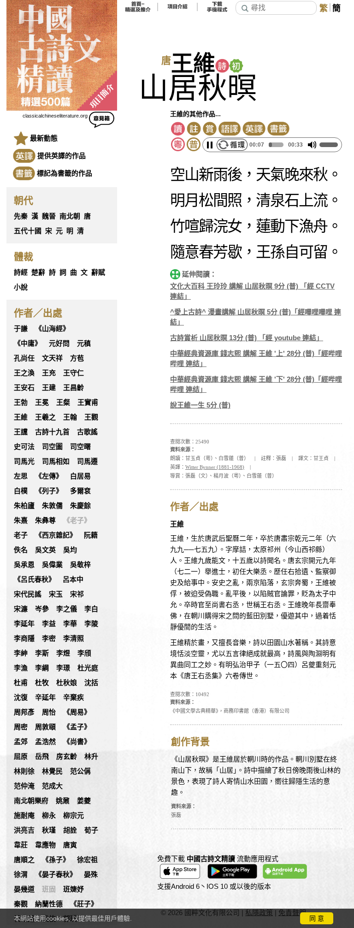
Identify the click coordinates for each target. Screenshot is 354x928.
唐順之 (24, 859)
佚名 (21, 550)
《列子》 (49, 491)
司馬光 (24, 461)
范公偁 (80, 771)
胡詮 (70, 830)
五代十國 (27, 231)
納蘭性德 (49, 904)
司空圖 (52, 446)
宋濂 (21, 609)
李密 (49, 638)
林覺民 (52, 771)
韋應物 (45, 845)
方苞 (77, 358)
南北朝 (69, 216)
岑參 (42, 609)
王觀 (91, 417)
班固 (49, 889)
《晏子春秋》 (56, 874)
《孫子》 (56, 859)
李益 (49, 623)
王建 (49, 387)
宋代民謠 (27, 594)
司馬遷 (87, 461)
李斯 (42, 653)
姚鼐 (63, 800)
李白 (91, 609)
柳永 (49, 815)
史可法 (24, 446)
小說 (21, 287)
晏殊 (91, 874)
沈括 (91, 682)
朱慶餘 (80, 505)
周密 (21, 727)
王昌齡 (73, 387)
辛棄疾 (73, 697)
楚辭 (38, 272)
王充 (49, 373)
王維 (21, 417)
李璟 (63, 668)
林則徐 (24, 771)
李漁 (21, 668)
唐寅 (70, 845)
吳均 (70, 550)
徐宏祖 (87, 859)
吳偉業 (52, 564)
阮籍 (91, 535)
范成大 (52, 786)
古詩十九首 (52, 432)
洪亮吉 (24, 830)
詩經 (21, 272)
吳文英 (45, 550)
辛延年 (45, 697)
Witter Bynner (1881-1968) (214, 467)
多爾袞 (80, 491)
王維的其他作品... (195, 114)
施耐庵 (24, 815)
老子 (21, 535)
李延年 (24, 623)
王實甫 (87, 402)
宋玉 (56, 594)
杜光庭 (87, 668)
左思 (21, 476)
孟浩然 (45, 741)
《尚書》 (77, 741)
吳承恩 (24, 564)
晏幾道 (24, 889)
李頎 (84, 653)
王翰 (70, 417)
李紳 (21, 653)
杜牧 (42, 682)
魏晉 (49, 216)
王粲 (63, 402)
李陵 (91, 623)
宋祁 (77, 594)
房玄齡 (66, 756)
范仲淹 (24, 786)
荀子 (91, 830)
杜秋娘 (66, 682)
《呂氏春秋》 (34, 579)
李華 (70, 623)
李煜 (63, 653)
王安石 (24, 387)
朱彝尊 (45, 520)
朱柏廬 (24, 505)
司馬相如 (56, 461)
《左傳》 (49, 476)
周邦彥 (24, 712)
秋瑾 (49, 830)
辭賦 (98, 272)
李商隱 (24, 638)
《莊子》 (84, 904)
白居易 (80, 476)
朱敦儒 (52, 505)
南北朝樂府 (31, 800)
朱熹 (21, 520)
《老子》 (77, 520)
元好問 (59, 343)
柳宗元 (73, 815)
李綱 (42, 668)
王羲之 (45, 417)
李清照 (73, 638)
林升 (91, 756)
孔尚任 (24, 358)
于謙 (21, 328)
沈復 (21, 697)
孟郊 (21, 741)
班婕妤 (73, 889)
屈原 (21, 756)
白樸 (21, 491)
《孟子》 (77, 727)
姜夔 (84, 800)
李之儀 (66, 609)
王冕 (42, 402)
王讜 (21, 432)
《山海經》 (52, 328)
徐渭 (21, 874)
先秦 (21, 216)
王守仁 (73, 373)
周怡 (49, 712)
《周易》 (77, 712)
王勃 (21, 402)
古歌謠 (87, 432)
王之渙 (24, 373)
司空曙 (80, 446)
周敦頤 (45, 727)
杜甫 (21, 682)
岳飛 (42, 756)
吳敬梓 (80, 564)
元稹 (84, 343)
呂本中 (73, 579)
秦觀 (21, 904)
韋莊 (21, 845)
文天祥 (52, 358)
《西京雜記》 (56, 535)
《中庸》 (27, 343)
